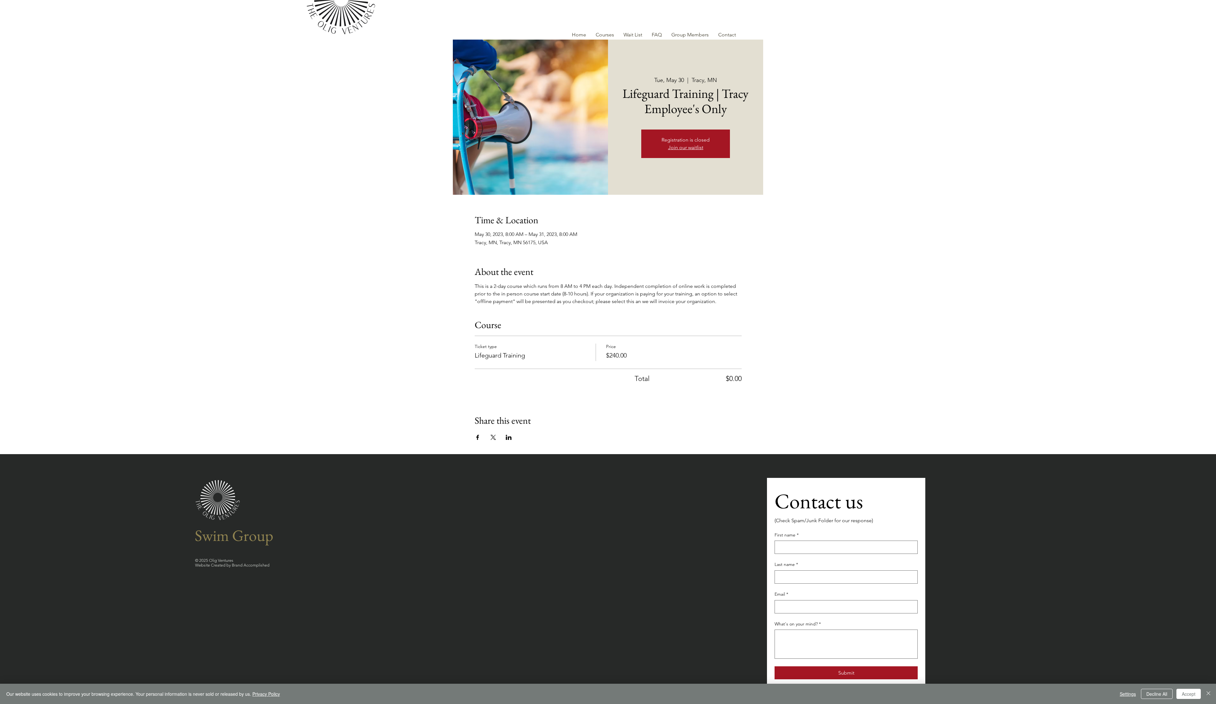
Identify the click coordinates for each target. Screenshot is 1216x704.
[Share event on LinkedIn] (509, 437)
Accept (1188, 694)
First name (787, 535)
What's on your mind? (798, 624)
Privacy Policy (266, 694)
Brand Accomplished (250, 565)
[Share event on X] (493, 437)
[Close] (1208, 694)
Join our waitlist (685, 147)
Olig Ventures (220, 560)
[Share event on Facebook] (478, 437)
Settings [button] (1128, 694)
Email (781, 594)
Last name (786, 564)
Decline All (1156, 694)
